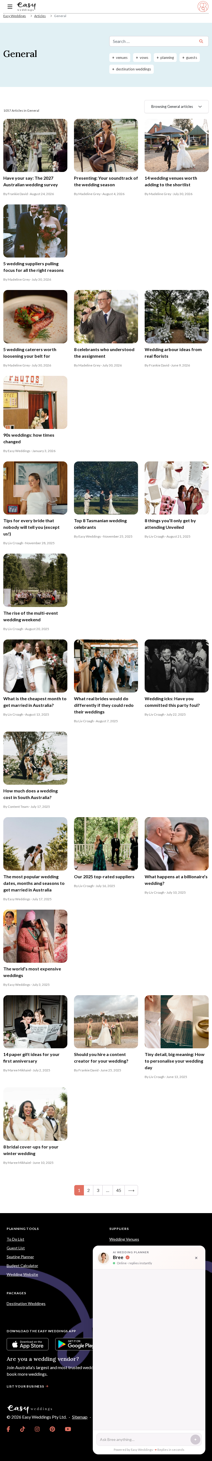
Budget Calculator (22, 1265)
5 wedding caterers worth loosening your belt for (29, 353)
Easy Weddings (14, 16)
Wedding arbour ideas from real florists (173, 353)
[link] (8, 1429)
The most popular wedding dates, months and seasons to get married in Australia (34, 883)
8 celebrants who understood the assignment (104, 353)
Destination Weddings (26, 1303)
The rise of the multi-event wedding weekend (30, 616)
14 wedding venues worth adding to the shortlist (171, 181)
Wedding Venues (124, 1239)
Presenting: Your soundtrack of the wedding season (106, 181)
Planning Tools (23, 1229)
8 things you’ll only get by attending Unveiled (170, 524)
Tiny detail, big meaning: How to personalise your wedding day (175, 1061)
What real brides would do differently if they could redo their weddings (104, 705)
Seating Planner (20, 1256)
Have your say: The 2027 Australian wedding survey (30, 181)
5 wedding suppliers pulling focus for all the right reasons (33, 267)
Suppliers (119, 1229)
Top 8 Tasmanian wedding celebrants (100, 524)
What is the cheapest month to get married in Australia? (35, 702)
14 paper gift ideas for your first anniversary (31, 1057)
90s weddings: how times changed (28, 438)
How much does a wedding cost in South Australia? (30, 794)
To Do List (15, 1239)
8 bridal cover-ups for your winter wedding (31, 1150)
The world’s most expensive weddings (32, 972)
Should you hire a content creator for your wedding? (101, 1057)
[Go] (201, 41)
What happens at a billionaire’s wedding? (176, 880)
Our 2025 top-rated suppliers (104, 876)
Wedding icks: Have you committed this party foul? (172, 702)
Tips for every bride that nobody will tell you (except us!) (31, 527)
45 (118, 1190)
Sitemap (80, 1416)
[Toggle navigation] (10, 7)
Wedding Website (22, 1274)
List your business (25, 1386)
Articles (40, 16)
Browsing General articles (172, 106)
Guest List (16, 1248)
